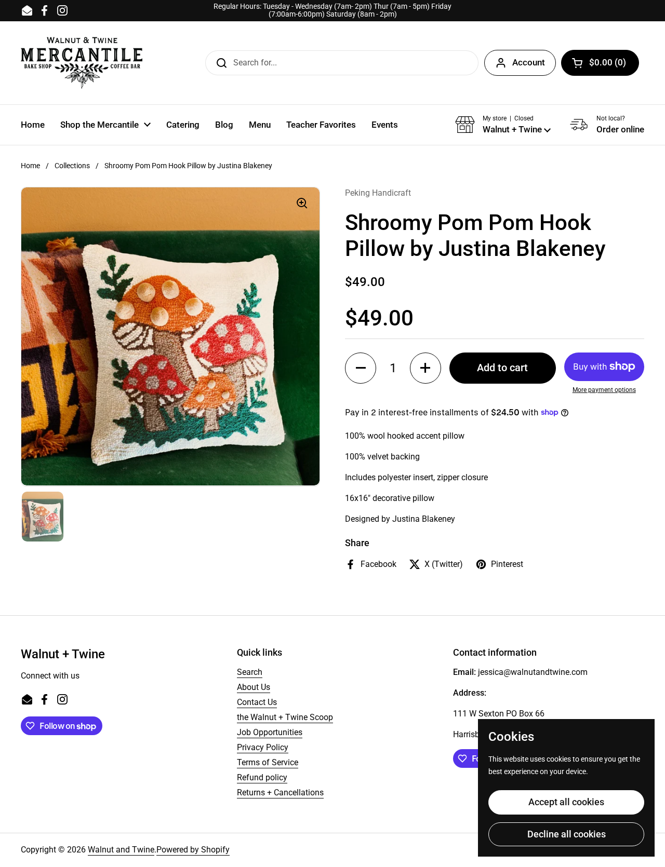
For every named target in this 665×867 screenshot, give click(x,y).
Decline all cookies (566, 834)
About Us (253, 687)
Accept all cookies (566, 801)
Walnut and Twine (121, 850)
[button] (600, 63)
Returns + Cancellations (280, 792)
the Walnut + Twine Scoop (285, 717)
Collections (72, 165)
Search (249, 672)
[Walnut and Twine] (81, 63)
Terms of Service (267, 762)
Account (528, 62)
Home (30, 165)
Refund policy (262, 777)
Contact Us (257, 702)
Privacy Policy (262, 747)
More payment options (604, 390)
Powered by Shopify (193, 850)
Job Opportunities (269, 732)
